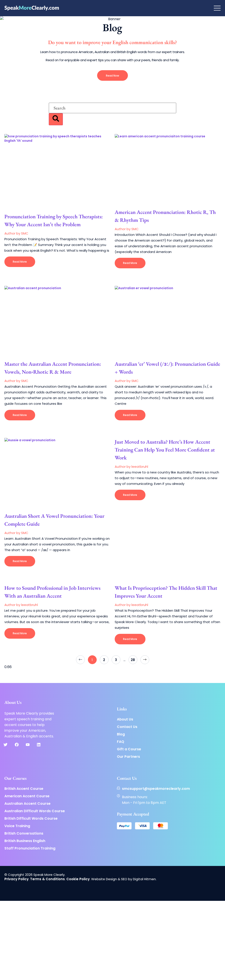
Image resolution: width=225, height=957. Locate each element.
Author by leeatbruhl (131, 466)
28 (134, 658)
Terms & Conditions (47, 879)
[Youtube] (27, 744)
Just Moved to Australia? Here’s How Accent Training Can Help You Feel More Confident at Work (165, 449)
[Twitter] (5, 744)
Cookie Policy (78, 879)
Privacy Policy (16, 879)
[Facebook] (16, 744)
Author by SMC (16, 233)
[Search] (56, 119)
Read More (20, 261)
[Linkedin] (38, 744)
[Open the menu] (217, 8)
